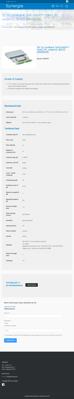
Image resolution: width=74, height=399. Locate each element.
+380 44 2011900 (9, 307)
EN (57, 6)
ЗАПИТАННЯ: (7, 320)
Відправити (10, 340)
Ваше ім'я (6, 313)
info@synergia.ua (11, 1)
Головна (4, 27)
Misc (10, 27)
